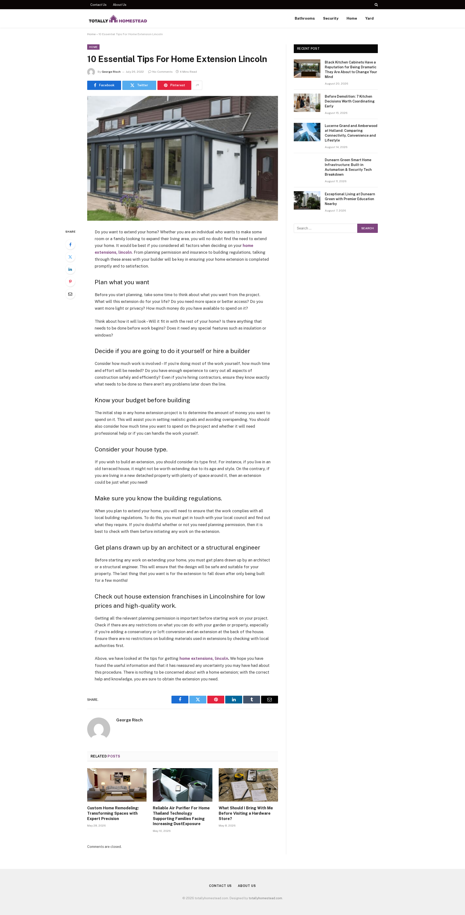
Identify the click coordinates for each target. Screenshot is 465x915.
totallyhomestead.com (265, 898)
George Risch (111, 71)
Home (352, 18)
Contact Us (98, 5)
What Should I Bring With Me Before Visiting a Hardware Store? (246, 813)
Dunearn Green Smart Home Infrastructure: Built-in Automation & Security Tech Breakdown (348, 167)
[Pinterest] (70, 281)
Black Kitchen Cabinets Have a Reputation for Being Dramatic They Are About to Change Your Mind (351, 69)
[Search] (376, 4)
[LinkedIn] (70, 269)
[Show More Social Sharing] (197, 85)
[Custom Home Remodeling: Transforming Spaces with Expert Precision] (117, 785)
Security (330, 18)
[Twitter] (70, 257)
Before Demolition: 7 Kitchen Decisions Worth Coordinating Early (350, 101)
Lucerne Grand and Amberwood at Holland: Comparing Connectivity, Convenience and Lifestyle (351, 133)
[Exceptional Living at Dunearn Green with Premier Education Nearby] (307, 200)
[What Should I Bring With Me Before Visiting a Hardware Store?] (248, 785)
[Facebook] (70, 244)
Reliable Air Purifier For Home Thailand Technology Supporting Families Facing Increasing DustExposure (181, 816)
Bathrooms (305, 18)
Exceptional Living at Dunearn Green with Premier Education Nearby (350, 199)
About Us (119, 5)
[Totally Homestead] (117, 18)
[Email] (70, 294)
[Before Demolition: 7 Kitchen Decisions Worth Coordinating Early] (307, 103)
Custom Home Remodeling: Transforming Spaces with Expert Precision (113, 813)
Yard (369, 18)
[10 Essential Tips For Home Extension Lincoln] (182, 158)
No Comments (162, 71)
